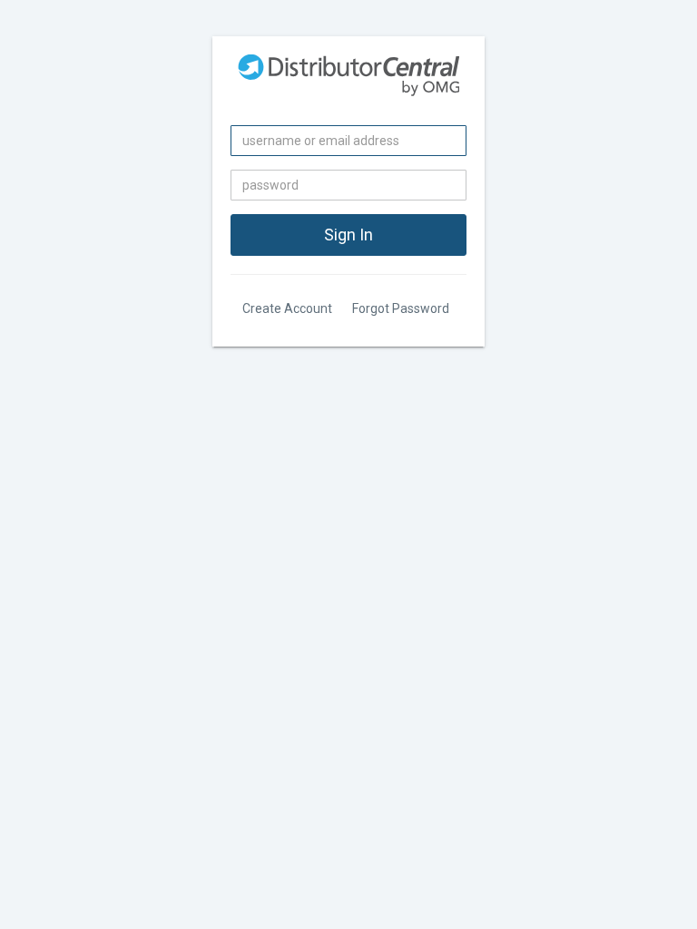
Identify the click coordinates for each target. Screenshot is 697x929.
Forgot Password (400, 308)
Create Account (287, 308)
